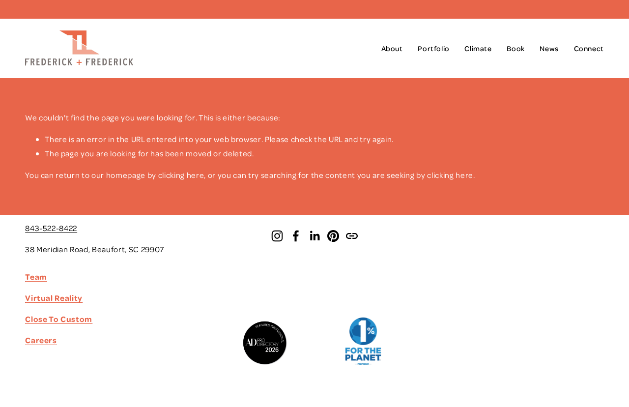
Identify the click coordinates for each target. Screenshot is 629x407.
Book (515, 48)
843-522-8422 (51, 228)
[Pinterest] (333, 236)
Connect (589, 48)
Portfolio (433, 48)
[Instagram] (277, 236)
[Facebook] (296, 236)
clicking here (181, 175)
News (549, 48)
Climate (477, 48)
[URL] (352, 236)
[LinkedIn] (314, 236)
